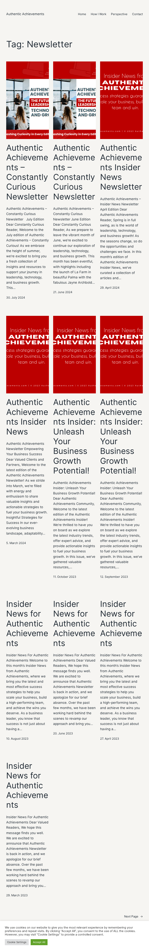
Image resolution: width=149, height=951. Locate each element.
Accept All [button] (39, 942)
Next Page (133, 916)
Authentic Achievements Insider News (27, 416)
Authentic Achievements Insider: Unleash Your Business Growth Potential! (74, 436)
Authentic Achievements (25, 14)
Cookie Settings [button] (16, 942)
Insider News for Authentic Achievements (27, 623)
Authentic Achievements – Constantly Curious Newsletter (27, 172)
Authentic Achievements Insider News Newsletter (121, 167)
